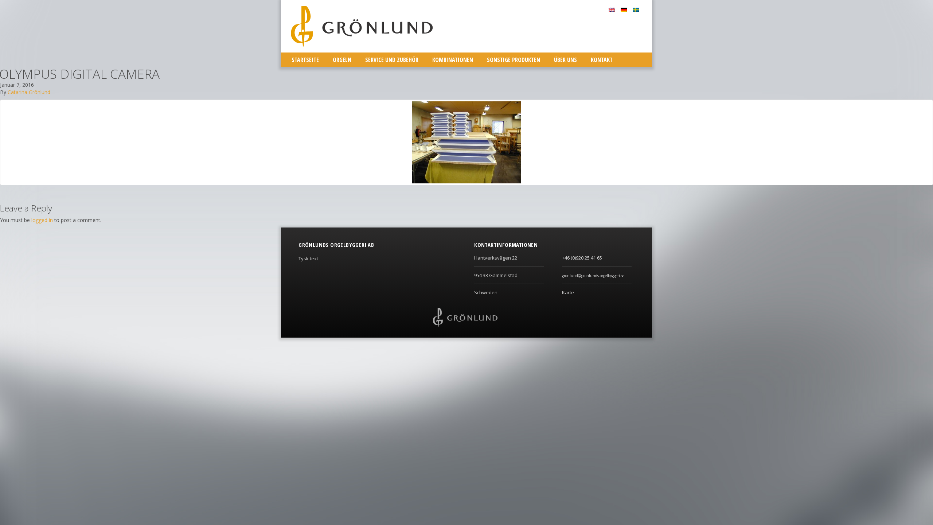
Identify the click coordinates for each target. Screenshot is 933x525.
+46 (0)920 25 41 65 (582, 257)
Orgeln (342, 60)
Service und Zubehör (391, 60)
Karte (568, 292)
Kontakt (602, 60)
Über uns (565, 60)
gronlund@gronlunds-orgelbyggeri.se (593, 275)
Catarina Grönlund (29, 92)
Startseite (305, 60)
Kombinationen (452, 60)
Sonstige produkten (513, 60)
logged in (42, 220)
